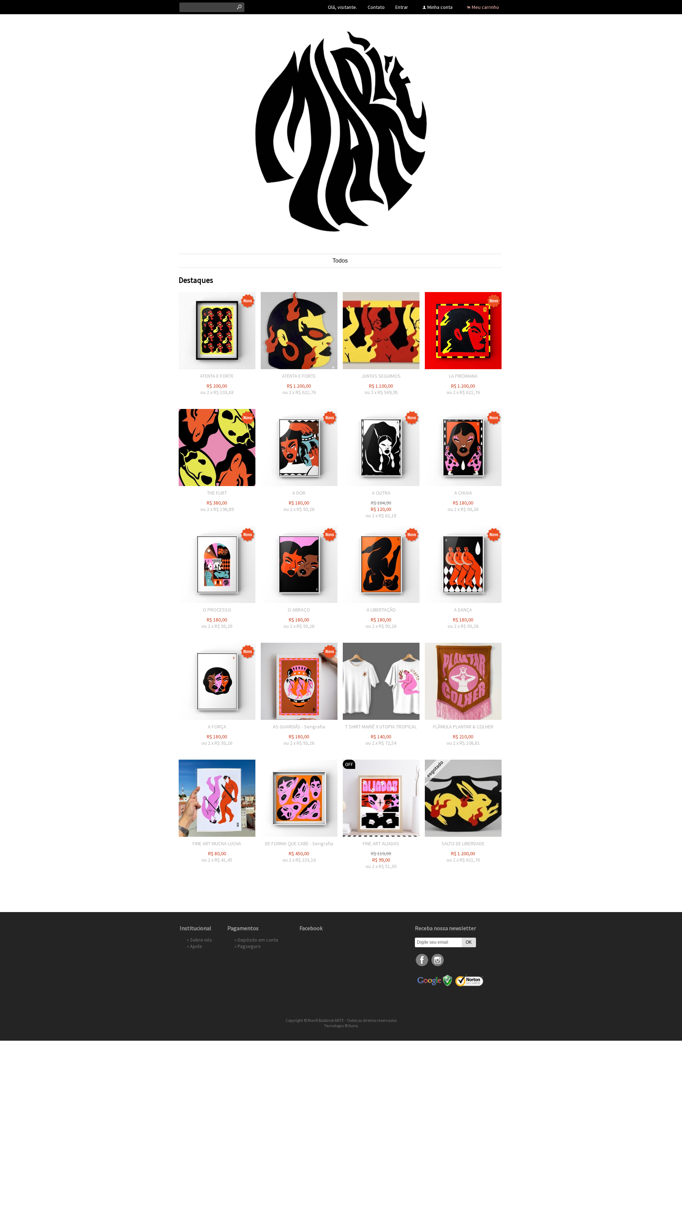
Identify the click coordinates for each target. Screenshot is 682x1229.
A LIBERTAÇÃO (381, 610)
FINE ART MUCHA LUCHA (217, 843)
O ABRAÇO (299, 610)
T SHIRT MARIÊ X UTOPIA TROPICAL (381, 726)
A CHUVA (463, 493)
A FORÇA (217, 726)
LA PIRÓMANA (463, 376)
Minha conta (440, 7)
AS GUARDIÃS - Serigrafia (299, 726)
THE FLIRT (217, 493)
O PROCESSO (217, 610)
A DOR (298, 493)
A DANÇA (463, 610)
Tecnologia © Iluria (341, 1025)
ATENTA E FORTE (217, 376)
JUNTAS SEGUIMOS (381, 376)
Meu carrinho (485, 7)
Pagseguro (249, 946)
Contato (376, 7)
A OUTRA (381, 493)
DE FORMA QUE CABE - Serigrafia (299, 843)
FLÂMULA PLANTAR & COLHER (463, 726)
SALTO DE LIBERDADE (463, 843)
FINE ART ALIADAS (381, 843)
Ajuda (196, 946)
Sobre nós (201, 940)
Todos (340, 261)
